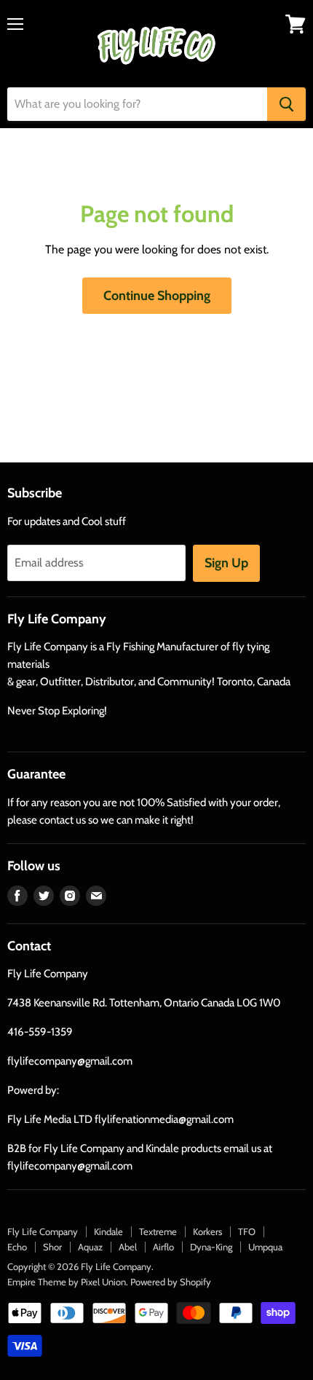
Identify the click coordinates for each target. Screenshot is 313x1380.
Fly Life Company (42, 1231)
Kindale (108, 1231)
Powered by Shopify (170, 1282)
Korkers (207, 1231)
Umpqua (265, 1247)
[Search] (286, 104)
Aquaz (90, 1247)
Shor (52, 1247)
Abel (128, 1247)
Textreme (158, 1231)
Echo (17, 1247)
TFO (246, 1231)
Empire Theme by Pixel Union (66, 1282)
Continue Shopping (156, 296)
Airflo (163, 1247)
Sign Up (226, 563)
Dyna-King (211, 1247)
